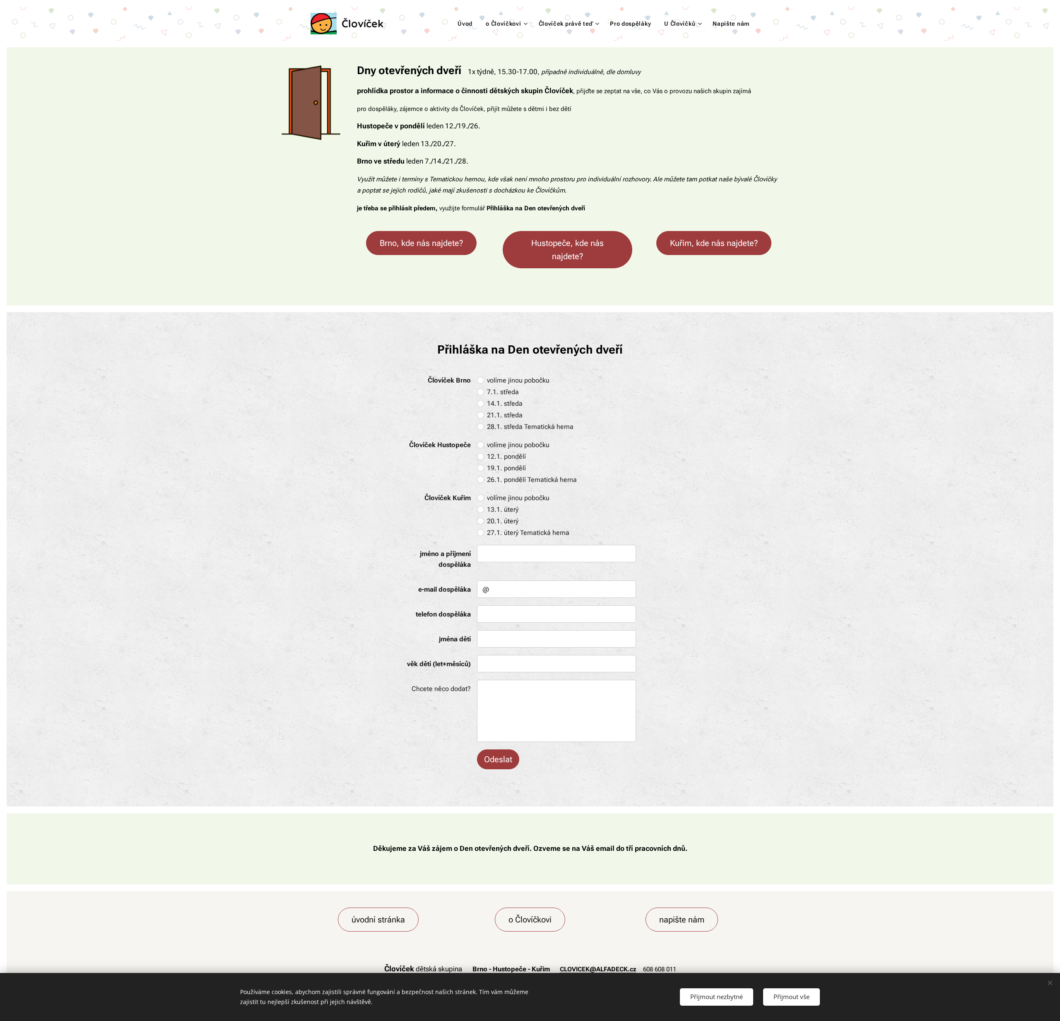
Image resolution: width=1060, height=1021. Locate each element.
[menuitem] (467, 23)
